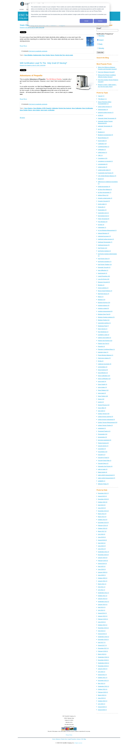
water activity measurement (106, 475)
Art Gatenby (28, 65)
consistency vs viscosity (105, 161)
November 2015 (103, 628)
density (101, 178)
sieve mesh (102, 381)
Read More (23, 46)
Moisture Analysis (104, 302)
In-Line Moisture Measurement (107, 230)
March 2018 (102, 654)
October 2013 (102, 519)
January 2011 (102, 581)
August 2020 (102, 496)
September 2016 (103, 636)
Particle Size (64, 739)
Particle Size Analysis (65, 108)
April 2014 (101, 607)
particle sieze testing (104, 337)
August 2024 (102, 563)
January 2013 (102, 598)
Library (78, 739)
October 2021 (102, 677)
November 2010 (103, 511)
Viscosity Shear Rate (104, 460)
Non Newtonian (103, 331)
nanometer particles (104, 323)
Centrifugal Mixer (103, 146)
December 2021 (103, 680)
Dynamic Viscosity (104, 201)
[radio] (107, 37)
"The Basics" (102, 99)
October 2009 (102, 578)
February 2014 (103, 525)
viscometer (102, 448)
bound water (102, 140)
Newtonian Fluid (103, 326)
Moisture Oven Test (104, 314)
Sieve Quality (102, 384)
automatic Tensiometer (105, 126)
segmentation (102, 367)
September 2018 (103, 657)
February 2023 (103, 692)
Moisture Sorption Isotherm (106, 317)
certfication (51, 110)
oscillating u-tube (103, 334)
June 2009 (102, 575)
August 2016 (102, 633)
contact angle (102, 167)
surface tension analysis (105, 416)
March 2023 (102, 695)
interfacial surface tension (106, 239)
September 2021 (103, 551)
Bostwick (101, 132)
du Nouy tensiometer (104, 192)
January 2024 (102, 557)
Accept (86, 21)
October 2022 (102, 689)
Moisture (101, 299)
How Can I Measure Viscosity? (106, 72)
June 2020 (102, 546)
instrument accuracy (104, 236)
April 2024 (101, 505)
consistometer (102, 164)
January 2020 (102, 668)
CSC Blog (83, 739)
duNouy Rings (103, 195)
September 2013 (103, 601)
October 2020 (102, 502)
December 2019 (103, 499)
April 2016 (101, 630)
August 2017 (102, 645)
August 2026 (102, 709)
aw (99, 129)
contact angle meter (104, 170)
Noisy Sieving (102, 328)
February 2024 (103, 560)
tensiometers (102, 437)
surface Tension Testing (105, 425)
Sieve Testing (46, 55)
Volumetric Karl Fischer (105, 466)
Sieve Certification (87, 108)
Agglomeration (37, 55)
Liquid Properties (104, 276)
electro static (69, 55)
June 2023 (102, 698)
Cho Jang (27, 27)
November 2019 (103, 666)
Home (53, 739)
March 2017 (102, 531)
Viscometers (102, 451)
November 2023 (103, 554)
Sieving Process (103, 405)
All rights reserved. (78, 742)
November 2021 (103, 493)
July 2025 (101, 704)
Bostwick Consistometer (105, 135)
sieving (101, 402)
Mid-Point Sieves (103, 293)
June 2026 (102, 569)
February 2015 (103, 619)
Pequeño (48, 108)
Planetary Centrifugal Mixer (106, 349)
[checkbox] (107, 43)
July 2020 (101, 671)
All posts (22, 117)
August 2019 (102, 540)
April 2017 (101, 642)
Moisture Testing (104, 320)
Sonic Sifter (102, 408)
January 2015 (102, 616)
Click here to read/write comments (38, 51)
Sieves (52, 55)
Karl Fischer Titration (105, 264)
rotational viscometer (104, 364)
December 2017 (103, 648)
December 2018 (103, 660)
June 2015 (102, 622)
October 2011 (102, 595)
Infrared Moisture (103, 233)
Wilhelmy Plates (103, 484)
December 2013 (103, 522)
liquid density (102, 273)
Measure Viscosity (104, 282)
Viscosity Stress (103, 463)
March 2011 (102, 584)
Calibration (55, 108)
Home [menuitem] (21, 9)
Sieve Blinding (28, 55)
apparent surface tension (105, 112)
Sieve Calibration (77, 108)
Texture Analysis (103, 443)
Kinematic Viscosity (104, 267)
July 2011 (101, 589)
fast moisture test (103, 215)
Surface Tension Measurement (107, 422)
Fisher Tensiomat (103, 218)
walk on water (102, 469)
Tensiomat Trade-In (104, 431)
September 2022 (103, 686)
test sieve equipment (104, 440)
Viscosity (101, 454)
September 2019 (103, 663)
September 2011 (103, 592)
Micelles (101, 285)
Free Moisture (102, 221)
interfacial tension (104, 245)
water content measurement (106, 478)
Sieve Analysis (103, 369)
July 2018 (101, 534)
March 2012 (102, 513)
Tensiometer (102, 434)
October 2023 (102, 701)
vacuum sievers (103, 445)
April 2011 (101, 587)
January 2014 (102, 604)
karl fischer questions (104, 261)
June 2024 (102, 508)
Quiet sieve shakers (104, 358)
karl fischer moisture (104, 251)
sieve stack (44, 110)
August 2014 (102, 613)
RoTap (100, 361)
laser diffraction (103, 270)
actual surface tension (105, 106)
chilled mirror (102, 152)
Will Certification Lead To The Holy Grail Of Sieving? (43, 63)
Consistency (102, 158)
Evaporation (102, 210)
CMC (100, 155)
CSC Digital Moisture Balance (107, 175)
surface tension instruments (106, 419)
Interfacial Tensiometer (105, 242)
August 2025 (102, 706)
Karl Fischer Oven (104, 258)
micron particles (103, 288)
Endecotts (101, 207)
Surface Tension (103, 413)
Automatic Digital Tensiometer (107, 118)
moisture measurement (105, 311)
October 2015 (102, 625)
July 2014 (101, 610)
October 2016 (102, 528)
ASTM (43, 108)
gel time (101, 224)
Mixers (100, 296)
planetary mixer (103, 352)
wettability (101, 481)
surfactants (102, 428)
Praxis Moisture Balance (105, 355)
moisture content (103, 308)
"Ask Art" (101, 96)
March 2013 (102, 516)
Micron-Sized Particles (105, 290)
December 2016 (103, 639)
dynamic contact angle (105, 198)
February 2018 (103, 651)
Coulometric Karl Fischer (105, 173)
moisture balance (103, 305)
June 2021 (102, 548)
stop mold (101, 410)
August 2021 (102, 674)
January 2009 (102, 572)
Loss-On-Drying (103, 279)
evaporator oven (103, 213)
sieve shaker (36, 110)
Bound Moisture (103, 137)
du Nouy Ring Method (105, 189)
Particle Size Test (60, 55)
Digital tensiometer (104, 186)
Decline (100, 21)
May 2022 (101, 683)
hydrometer (102, 227)
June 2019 (102, 537)
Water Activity (102, 472)
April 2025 (101, 566)
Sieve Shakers (28, 108)
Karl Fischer (102, 248)
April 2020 (101, 543)
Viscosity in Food (103, 457)
